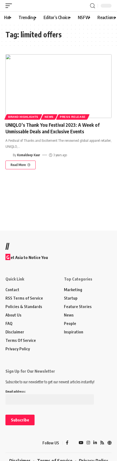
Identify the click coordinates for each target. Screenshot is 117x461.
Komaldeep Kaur (28, 155)
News (49, 116)
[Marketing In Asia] (14, 443)
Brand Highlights (23, 116)
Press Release (73, 116)
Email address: (15, 391)
